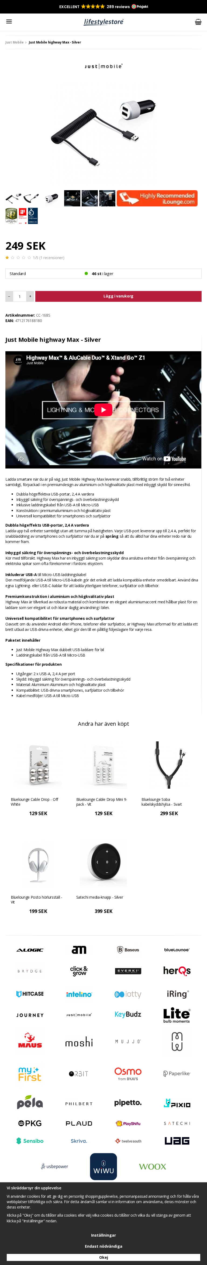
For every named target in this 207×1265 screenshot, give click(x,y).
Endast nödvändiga (103, 1246)
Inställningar (103, 1235)
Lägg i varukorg (118, 296)
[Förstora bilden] (103, 130)
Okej (103, 1257)
